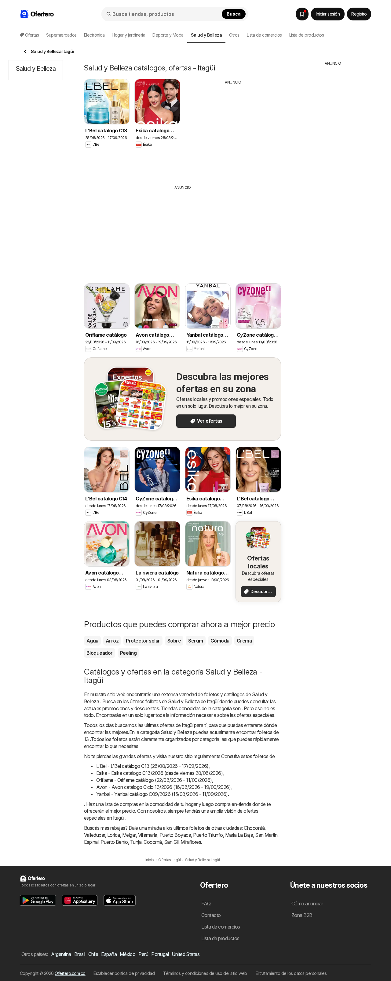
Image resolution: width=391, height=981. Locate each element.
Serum (195, 641)
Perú (143, 954)
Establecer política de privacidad (124, 973)
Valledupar (94, 835)
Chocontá (254, 828)
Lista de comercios (264, 35)
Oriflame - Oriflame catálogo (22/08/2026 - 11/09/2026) (154, 780)
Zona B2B (301, 915)
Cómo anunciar (307, 903)
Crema (244, 641)
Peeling (128, 653)
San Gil (171, 842)
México (127, 954)
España (109, 954)
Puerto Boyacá (175, 835)
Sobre (174, 641)
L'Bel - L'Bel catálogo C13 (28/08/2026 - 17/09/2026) (152, 766)
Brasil (79, 954)
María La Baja (239, 835)
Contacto (211, 915)
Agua (92, 641)
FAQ (205, 903)
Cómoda (219, 641)
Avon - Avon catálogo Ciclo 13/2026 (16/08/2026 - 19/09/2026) (163, 787)
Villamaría (147, 835)
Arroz (112, 641)
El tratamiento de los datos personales (291, 973)
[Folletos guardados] (302, 14)
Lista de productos (306, 35)
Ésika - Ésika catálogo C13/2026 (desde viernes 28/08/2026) (159, 773)
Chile (93, 954)
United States (185, 954)
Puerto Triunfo (208, 835)
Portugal (160, 954)
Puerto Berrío (114, 842)
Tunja (135, 842)
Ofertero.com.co (70, 973)
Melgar (129, 835)
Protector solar (143, 641)
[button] (38, 900)
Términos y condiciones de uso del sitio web (205, 973)
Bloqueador (99, 653)
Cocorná (153, 842)
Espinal (91, 842)
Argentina (61, 954)
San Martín (266, 835)
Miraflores (191, 842)
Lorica (113, 835)
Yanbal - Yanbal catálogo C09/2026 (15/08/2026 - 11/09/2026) (162, 794)
